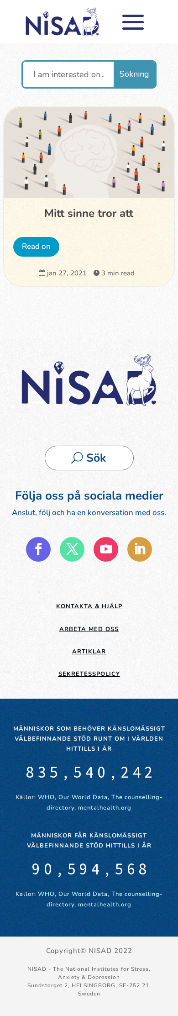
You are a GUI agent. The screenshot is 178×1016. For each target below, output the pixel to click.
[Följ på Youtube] (106, 549)
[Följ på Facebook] (38, 549)
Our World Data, (84, 797)
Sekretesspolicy (89, 674)
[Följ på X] (72, 549)
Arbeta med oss (89, 629)
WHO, (47, 797)
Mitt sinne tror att (88, 213)
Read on (36, 246)
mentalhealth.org (104, 808)
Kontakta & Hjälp (89, 606)
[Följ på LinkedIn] (139, 549)
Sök (96, 458)
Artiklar (89, 652)
